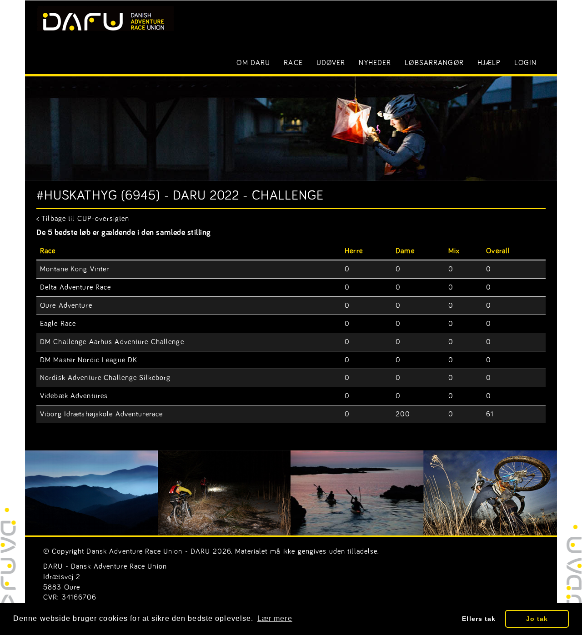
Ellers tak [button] (479, 618)
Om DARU (253, 62)
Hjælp (489, 62)
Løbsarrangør (434, 62)
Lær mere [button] (274, 618)
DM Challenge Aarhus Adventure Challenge (112, 341)
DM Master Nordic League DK (88, 360)
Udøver (331, 62)
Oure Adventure (66, 305)
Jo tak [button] (537, 618)
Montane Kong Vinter (74, 269)
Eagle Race (58, 323)
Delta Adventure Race (75, 287)
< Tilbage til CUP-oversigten (82, 218)
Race (293, 62)
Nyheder (375, 62)
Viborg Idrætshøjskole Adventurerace (101, 414)
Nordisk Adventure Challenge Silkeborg (105, 377)
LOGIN (525, 62)
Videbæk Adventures (74, 396)
